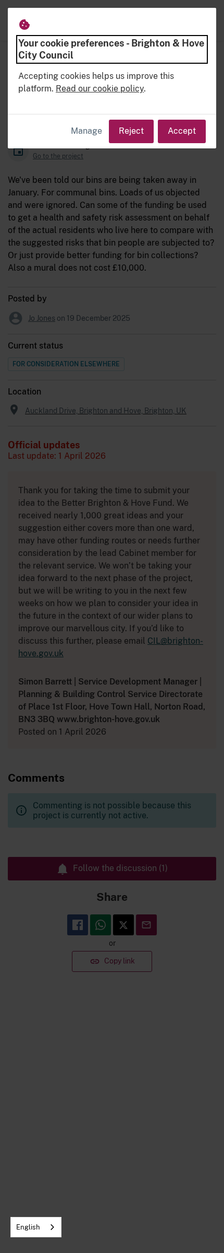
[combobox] (35, 1227)
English (28, 1227)
